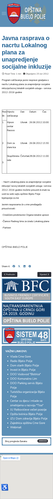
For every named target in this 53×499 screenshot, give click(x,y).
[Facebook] (13, 266)
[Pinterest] (29, 266)
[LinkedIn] (24, 266)
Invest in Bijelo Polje (22, 370)
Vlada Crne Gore (20, 357)
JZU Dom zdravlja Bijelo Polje (28, 419)
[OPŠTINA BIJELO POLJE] (26, 13)
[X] (19, 266)
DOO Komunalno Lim (23, 379)
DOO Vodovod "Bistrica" (25, 374)
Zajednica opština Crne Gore (27, 423)
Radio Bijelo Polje (21, 361)
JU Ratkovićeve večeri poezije (28, 410)
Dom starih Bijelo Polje (24, 365)
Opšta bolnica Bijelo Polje (26, 414)
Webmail (15, 427)
